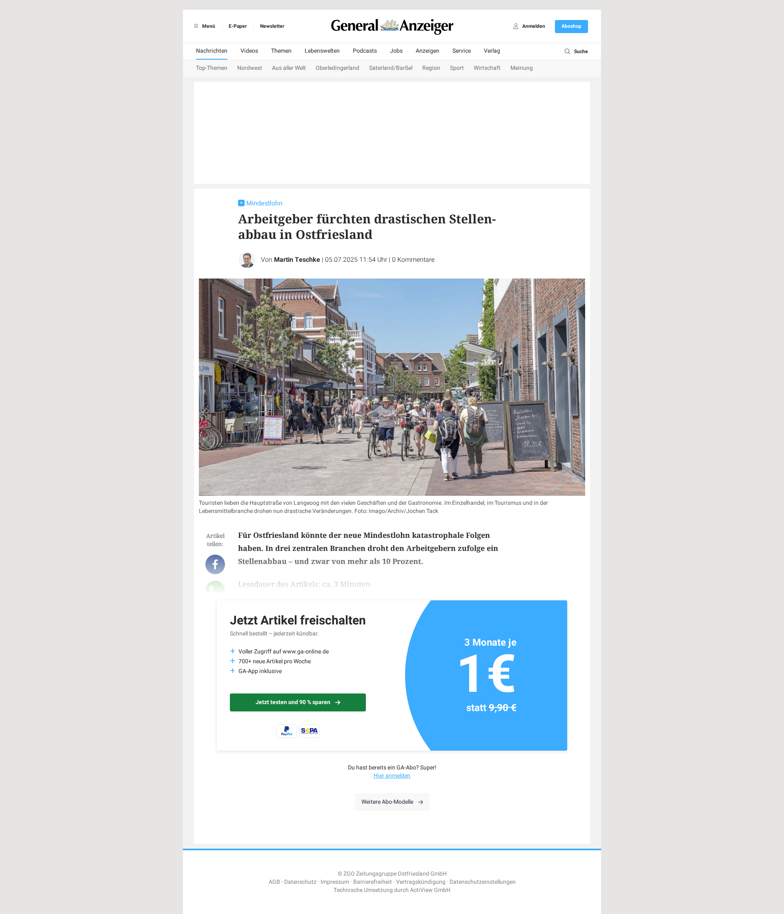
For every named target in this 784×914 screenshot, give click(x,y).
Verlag (492, 51)
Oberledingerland (337, 68)
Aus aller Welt (289, 68)
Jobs (396, 51)
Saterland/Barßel (390, 68)
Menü (208, 26)
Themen (281, 51)
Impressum (335, 882)
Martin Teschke (297, 260)
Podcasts (365, 51)
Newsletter (272, 26)
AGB (274, 882)
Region (431, 68)
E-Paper (238, 26)
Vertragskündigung (420, 882)
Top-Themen (211, 68)
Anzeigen (427, 51)
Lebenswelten (322, 51)
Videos (249, 51)
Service (461, 51)
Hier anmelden (392, 775)
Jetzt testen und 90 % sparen (293, 702)
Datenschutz (300, 882)
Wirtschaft (487, 68)
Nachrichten (211, 51)
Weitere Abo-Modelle (387, 802)
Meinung (521, 68)
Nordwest (249, 68)
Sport (457, 68)
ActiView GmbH (430, 890)
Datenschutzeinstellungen (483, 882)
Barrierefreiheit (372, 882)
